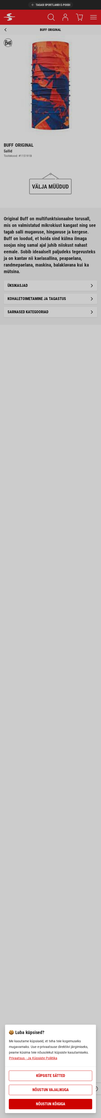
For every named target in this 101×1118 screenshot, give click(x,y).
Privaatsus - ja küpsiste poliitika (33, 1058)
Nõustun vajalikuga (50, 1090)
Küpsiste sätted (50, 1075)
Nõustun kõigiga (50, 1104)
